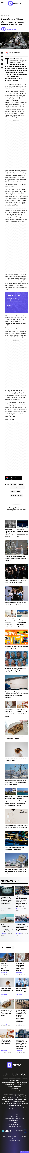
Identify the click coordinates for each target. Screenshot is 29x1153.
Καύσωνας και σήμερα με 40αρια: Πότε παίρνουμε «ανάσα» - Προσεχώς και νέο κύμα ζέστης (15, 558)
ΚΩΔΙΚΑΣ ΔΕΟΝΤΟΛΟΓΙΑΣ (14, 1124)
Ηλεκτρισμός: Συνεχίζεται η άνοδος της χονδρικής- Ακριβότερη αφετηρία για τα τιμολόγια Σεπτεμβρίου (15, 782)
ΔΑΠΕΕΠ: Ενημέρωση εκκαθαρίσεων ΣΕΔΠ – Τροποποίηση (5, 967)
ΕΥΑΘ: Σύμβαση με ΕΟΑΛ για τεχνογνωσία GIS (21, 990)
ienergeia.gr (4, 972)
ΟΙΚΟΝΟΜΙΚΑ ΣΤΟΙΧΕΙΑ (14, 1126)
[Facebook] (1, 52)
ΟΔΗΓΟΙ (21, 484)
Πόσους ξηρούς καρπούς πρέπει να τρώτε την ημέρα (22, 711)
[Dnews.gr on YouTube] (21, 1074)
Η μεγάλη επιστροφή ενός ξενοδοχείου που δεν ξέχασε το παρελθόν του (21, 622)
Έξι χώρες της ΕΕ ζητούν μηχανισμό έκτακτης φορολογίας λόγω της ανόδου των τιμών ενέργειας (7, 900)
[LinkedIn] (1, 60)
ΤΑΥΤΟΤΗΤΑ (14, 1113)
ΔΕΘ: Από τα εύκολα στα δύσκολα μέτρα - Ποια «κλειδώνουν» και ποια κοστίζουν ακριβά (16, 871)
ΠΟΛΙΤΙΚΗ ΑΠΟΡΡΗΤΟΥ (14, 1120)
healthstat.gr (19, 972)
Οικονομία (3, 908)
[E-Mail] (1, 64)
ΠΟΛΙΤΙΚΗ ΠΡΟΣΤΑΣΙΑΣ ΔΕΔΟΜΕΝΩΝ (14, 1118)
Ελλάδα (3, 14)
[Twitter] (1, 56)
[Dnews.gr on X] (7, 1074)
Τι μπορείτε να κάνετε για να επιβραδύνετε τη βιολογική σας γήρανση (9, 713)
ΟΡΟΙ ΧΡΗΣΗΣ (14, 1116)
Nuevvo (18, 1140)
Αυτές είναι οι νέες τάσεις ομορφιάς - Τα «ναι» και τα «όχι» (7, 990)
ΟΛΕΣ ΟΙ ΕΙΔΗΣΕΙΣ (14, 1071)
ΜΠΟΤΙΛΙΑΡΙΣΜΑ (15, 491)
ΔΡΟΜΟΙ (13, 484)
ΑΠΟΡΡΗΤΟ (25, 1151)
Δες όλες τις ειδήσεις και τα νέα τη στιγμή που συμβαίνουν (16, 509)
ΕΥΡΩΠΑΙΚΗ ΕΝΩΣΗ (16, 495)
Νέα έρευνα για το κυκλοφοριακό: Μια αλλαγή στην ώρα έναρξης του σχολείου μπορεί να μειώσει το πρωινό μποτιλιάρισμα (21, 901)
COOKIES (14, 1122)
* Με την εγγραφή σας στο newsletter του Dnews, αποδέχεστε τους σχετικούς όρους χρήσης (15, 308)
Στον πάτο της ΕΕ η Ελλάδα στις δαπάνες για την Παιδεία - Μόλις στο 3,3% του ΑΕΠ (22, 927)
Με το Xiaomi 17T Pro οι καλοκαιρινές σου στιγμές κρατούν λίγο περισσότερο (10, 622)
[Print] (1, 67)
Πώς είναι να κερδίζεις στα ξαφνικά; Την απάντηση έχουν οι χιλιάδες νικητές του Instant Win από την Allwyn (15, 669)
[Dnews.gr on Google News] (18, 1074)
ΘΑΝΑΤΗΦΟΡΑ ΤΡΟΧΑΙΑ (17, 488)
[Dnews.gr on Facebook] (4, 1074)
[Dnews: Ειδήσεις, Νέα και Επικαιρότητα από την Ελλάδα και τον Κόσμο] (14, 3)
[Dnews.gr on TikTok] (14, 1074)
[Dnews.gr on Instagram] (11, 1074)
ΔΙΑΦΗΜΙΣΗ (14, 1114)
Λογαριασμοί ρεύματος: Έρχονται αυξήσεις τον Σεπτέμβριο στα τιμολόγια (10, 533)
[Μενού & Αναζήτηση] (2, 3)
